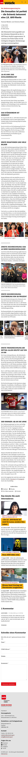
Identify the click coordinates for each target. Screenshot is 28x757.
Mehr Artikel (6, 28)
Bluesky (5, 744)
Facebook (13, 479)
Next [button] (24, 230)
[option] (14, 230)
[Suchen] (22, 2)
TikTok (4, 748)
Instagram (21, 479)
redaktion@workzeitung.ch (7, 735)
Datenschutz (4, 753)
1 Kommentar (4, 27)
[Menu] (25, 2)
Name (3, 642)
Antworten (3, 625)
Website (3, 656)
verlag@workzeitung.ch (7, 737)
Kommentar (4, 663)
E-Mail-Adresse (5, 649)
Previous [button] (3, 230)
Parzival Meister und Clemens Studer (12, 22)
